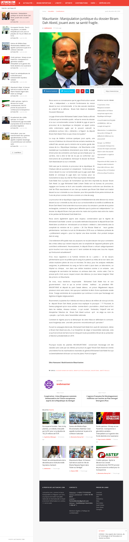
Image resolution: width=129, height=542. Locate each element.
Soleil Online (100, 505)
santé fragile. (105, 370)
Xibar (97, 501)
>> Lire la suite (47, 503)
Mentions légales (74, 511)
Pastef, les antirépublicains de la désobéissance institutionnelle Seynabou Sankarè (54, 462)
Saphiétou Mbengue (50, 437)
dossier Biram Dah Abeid (64, 370)
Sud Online (99, 503)
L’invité (58, 3)
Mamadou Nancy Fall (77, 437)
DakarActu (99, 499)
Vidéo (93, 3)
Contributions (81, 3)
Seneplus (99, 509)
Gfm (97, 497)
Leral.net (99, 492)
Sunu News (100, 507)
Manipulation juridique (82, 370)
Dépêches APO (104, 3)
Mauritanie (95, 370)
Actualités (27, 3)
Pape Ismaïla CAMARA (104, 439)
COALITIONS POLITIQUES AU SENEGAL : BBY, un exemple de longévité (106, 123)
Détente (68, 3)
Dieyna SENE (74, 471)
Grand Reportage (43, 3)
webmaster (48, 28)
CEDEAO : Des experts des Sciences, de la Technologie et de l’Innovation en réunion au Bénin (112, 536)
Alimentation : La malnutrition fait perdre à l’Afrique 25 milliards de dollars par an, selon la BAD (106, 134)
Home (44, 11)
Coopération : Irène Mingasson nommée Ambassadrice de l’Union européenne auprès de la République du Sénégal (105, 110)
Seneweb (99, 495)
